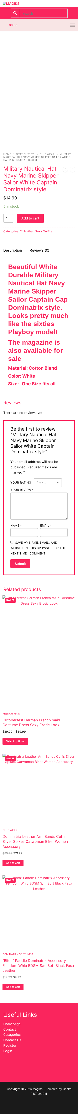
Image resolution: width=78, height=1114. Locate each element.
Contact (9, 1029)
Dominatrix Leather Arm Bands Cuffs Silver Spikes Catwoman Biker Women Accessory (35, 841)
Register (9, 1045)
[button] (13, 863)
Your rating (22, 482)
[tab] (12, 250)
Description (12, 250)
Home (7, 154)
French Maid (11, 713)
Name (16, 525)
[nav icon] (72, 25)
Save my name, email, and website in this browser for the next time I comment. (38, 548)
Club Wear (47, 154)
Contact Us (12, 1040)
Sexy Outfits (25, 154)
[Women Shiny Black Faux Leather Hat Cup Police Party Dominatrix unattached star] (72, 170)
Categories (12, 1034)
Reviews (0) (39, 250)
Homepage (12, 1024)
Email (46, 525)
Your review (22, 489)
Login (7, 1051)
